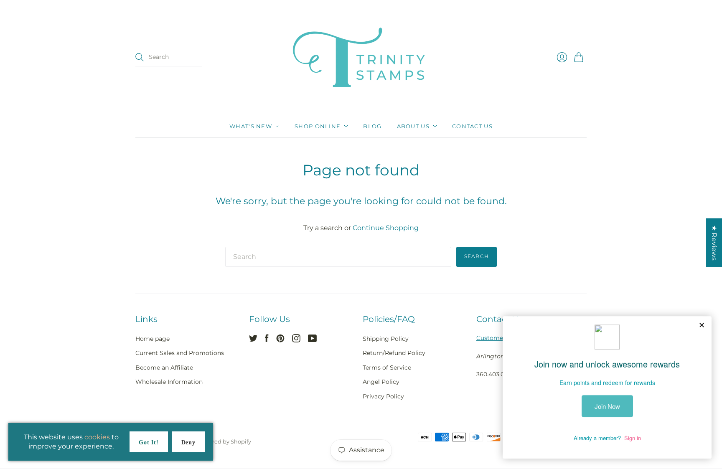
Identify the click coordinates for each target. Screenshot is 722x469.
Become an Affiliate (164, 367)
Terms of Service (387, 367)
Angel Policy (381, 381)
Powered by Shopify (224, 441)
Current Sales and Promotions (179, 353)
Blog (372, 126)
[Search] (139, 57)
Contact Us (472, 126)
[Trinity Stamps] (361, 57)
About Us (413, 126)
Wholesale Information (169, 381)
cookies (97, 437)
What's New (250, 126)
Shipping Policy (386, 338)
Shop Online (318, 126)
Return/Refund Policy (394, 353)
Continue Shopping (386, 228)
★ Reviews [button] (714, 242)
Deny (188, 442)
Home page (152, 338)
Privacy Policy (383, 396)
